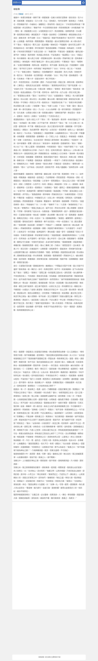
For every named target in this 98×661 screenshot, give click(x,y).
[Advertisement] (49, 331)
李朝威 (20, 14)
